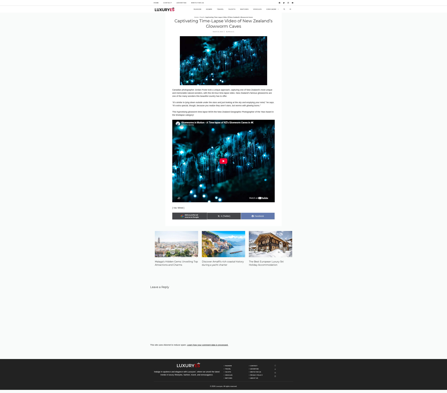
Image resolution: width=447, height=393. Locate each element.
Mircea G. (231, 31)
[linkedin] (292, 3)
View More (271, 9)
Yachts (231, 9)
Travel (220, 9)
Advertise (181, 3)
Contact (167, 3)
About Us (254, 378)
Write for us (197, 3)
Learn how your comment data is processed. (207, 345)
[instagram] (288, 3)
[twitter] (284, 3)
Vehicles (257, 9)
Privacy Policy (256, 375)
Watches (244, 9)
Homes (209, 9)
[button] (284, 9)
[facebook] (279, 3)
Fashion (197, 9)
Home (156, 3)
